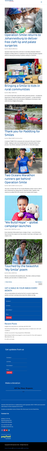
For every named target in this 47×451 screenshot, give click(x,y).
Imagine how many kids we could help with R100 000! (18, 326)
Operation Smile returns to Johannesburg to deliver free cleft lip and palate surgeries (23, 40)
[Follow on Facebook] (2, 430)
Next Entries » (38, 282)
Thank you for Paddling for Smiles (22, 133)
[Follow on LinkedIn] (9, 430)
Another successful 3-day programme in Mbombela (17, 332)
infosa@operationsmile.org (7, 426)
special (18, 229)
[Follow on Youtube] (7, 430)
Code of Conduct (8, 448)
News (16, 48)
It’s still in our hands (9, 339)
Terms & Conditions (17, 448)
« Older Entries (8, 282)
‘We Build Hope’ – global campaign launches (21, 224)
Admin (7, 48)
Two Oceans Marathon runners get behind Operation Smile (20, 179)
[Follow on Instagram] (4, 430)
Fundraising (17, 138)
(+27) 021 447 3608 (7, 424)
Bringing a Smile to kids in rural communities (22, 87)
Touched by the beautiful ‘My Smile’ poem (22, 267)
